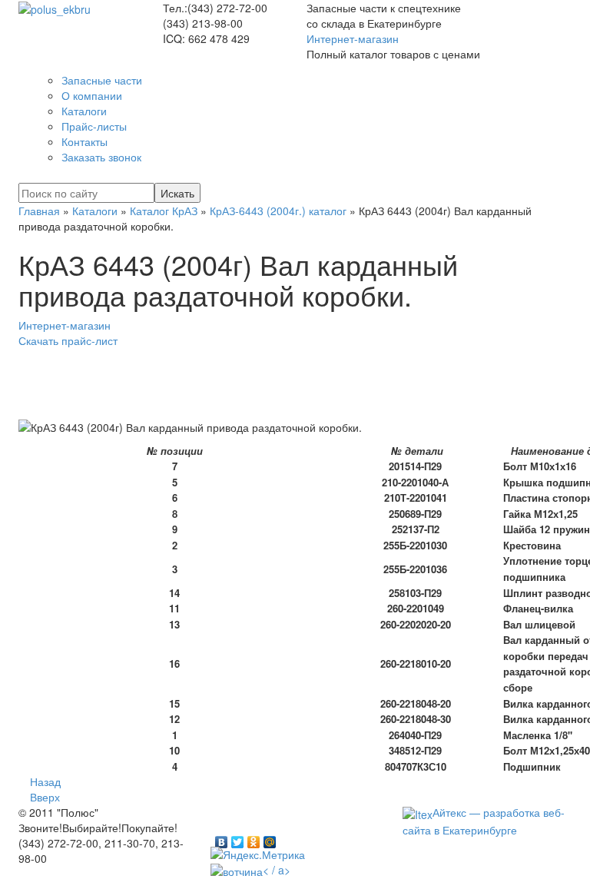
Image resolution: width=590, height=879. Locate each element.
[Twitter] (238, 838)
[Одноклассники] (254, 838)
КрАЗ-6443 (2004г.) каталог (278, 210)
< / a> (276, 869)
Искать (177, 193)
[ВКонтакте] (222, 838)
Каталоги (95, 210)
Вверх (45, 796)
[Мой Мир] (270, 838)
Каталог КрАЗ (163, 210)
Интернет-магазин (353, 38)
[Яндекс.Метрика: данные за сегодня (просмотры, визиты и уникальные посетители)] (257, 854)
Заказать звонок (101, 156)
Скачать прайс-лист (68, 340)
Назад (45, 781)
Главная (39, 210)
